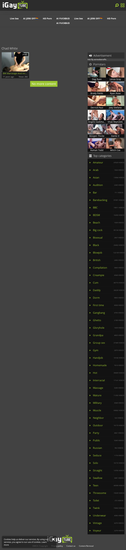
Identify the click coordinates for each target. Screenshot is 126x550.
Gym (108, 350)
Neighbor (108, 418)
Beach (108, 222)
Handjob (108, 357)
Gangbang (108, 312)
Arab (108, 170)
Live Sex (14, 18)
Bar (108, 192)
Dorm (108, 297)
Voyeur (108, 530)
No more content (44, 84)
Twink (108, 508)
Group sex (108, 342)
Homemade (108, 365)
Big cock (108, 230)
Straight (108, 470)
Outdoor (108, 425)
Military (108, 403)
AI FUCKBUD (63, 18)
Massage (108, 388)
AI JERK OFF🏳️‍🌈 (30, 18)
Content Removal (86, 546)
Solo (108, 463)
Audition (108, 185)
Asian (108, 177)
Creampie (108, 275)
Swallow (108, 478)
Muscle (108, 410)
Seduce (108, 455)
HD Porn (47, 18)
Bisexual (108, 237)
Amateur (108, 162)
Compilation (108, 267)
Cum (108, 282)
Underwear (108, 515)
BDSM (108, 215)
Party (108, 433)
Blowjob (108, 252)
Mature (108, 395)
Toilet (108, 500)
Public (108, 440)
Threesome (108, 493)
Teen (108, 485)
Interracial (108, 380)
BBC (108, 207)
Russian (108, 448)
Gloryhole (108, 327)
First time (108, 305)
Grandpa (108, 335)
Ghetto (108, 320)
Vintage (108, 523)
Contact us (70, 546)
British (108, 260)
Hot (108, 372)
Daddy (108, 290)
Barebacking (108, 200)
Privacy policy (57, 546)
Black (108, 245)
